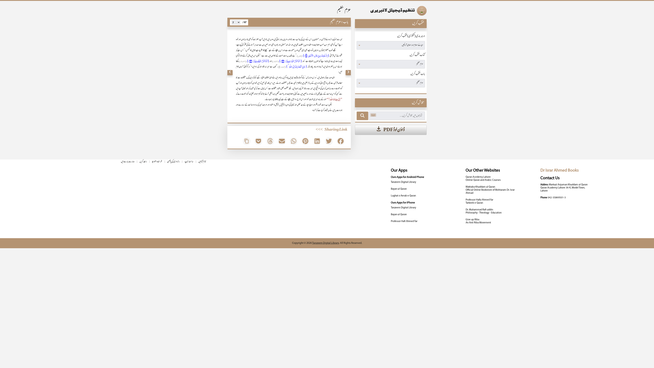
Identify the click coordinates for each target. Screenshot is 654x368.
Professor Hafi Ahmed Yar (404, 221)
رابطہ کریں (143, 161)
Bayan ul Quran (399, 189)
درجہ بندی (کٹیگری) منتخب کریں (411, 36)
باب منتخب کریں (417, 74)
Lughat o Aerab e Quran (403, 196)
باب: (344, 22)
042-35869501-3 (557, 197)
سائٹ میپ (189, 161)
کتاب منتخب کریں (417, 55)
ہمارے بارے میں (128, 161)
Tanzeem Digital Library (403, 182)
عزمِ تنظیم (344, 10)
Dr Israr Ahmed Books (559, 170)
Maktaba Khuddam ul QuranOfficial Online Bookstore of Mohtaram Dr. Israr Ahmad (490, 190)
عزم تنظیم (335, 22)
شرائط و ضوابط (157, 161)
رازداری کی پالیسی (173, 161)
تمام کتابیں (202, 161)
